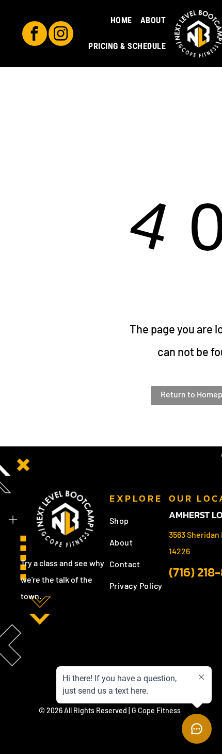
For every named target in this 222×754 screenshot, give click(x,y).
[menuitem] (121, 20)
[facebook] (34, 35)
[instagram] (61, 35)
